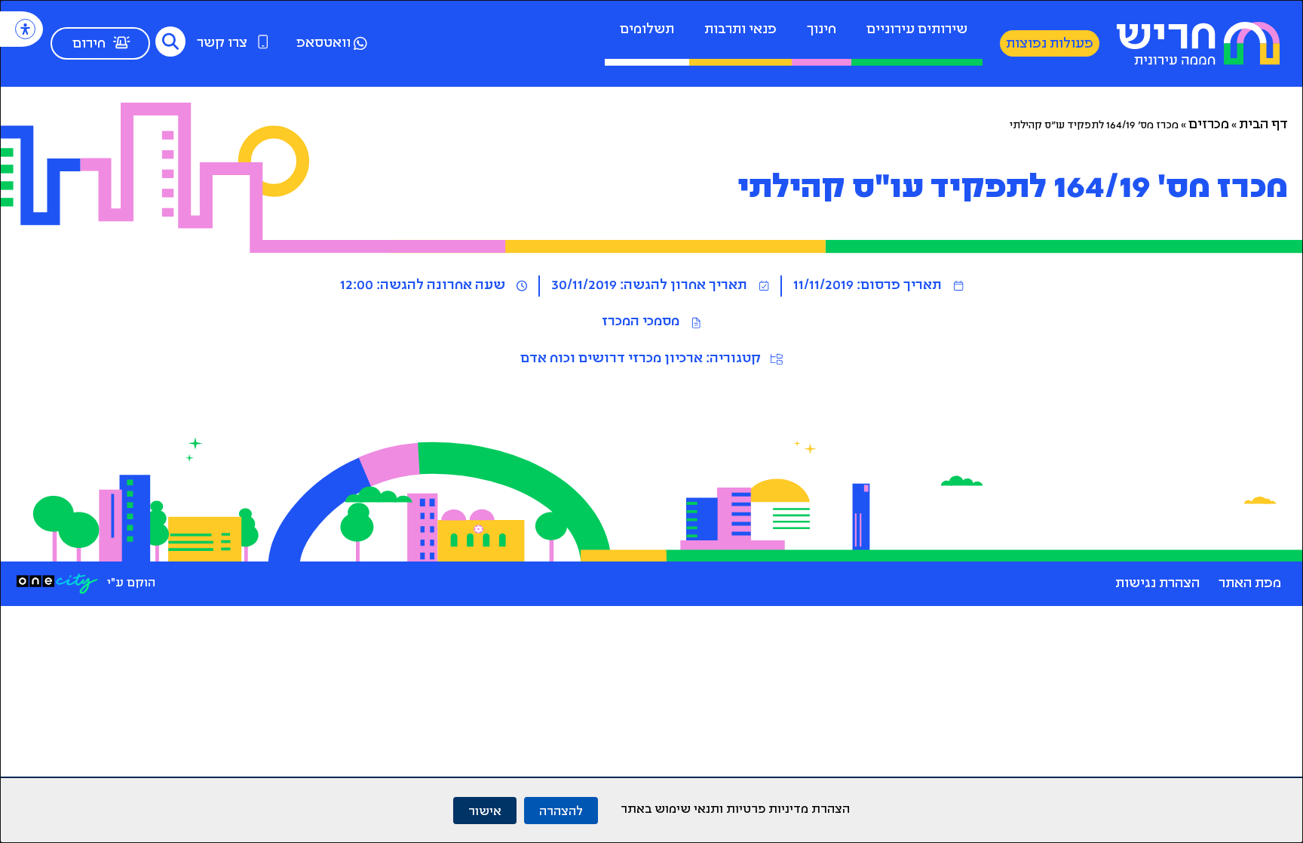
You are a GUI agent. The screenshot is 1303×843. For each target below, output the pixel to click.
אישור (484, 810)
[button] (170, 41)
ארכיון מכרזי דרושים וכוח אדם (611, 359)
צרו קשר (222, 43)
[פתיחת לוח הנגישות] (25, 29)
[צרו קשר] (263, 41)
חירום (89, 44)
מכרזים (1208, 125)
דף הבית (1263, 125)
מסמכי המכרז (640, 322)
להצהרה (561, 810)
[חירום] (121, 42)
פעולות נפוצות (1049, 44)
